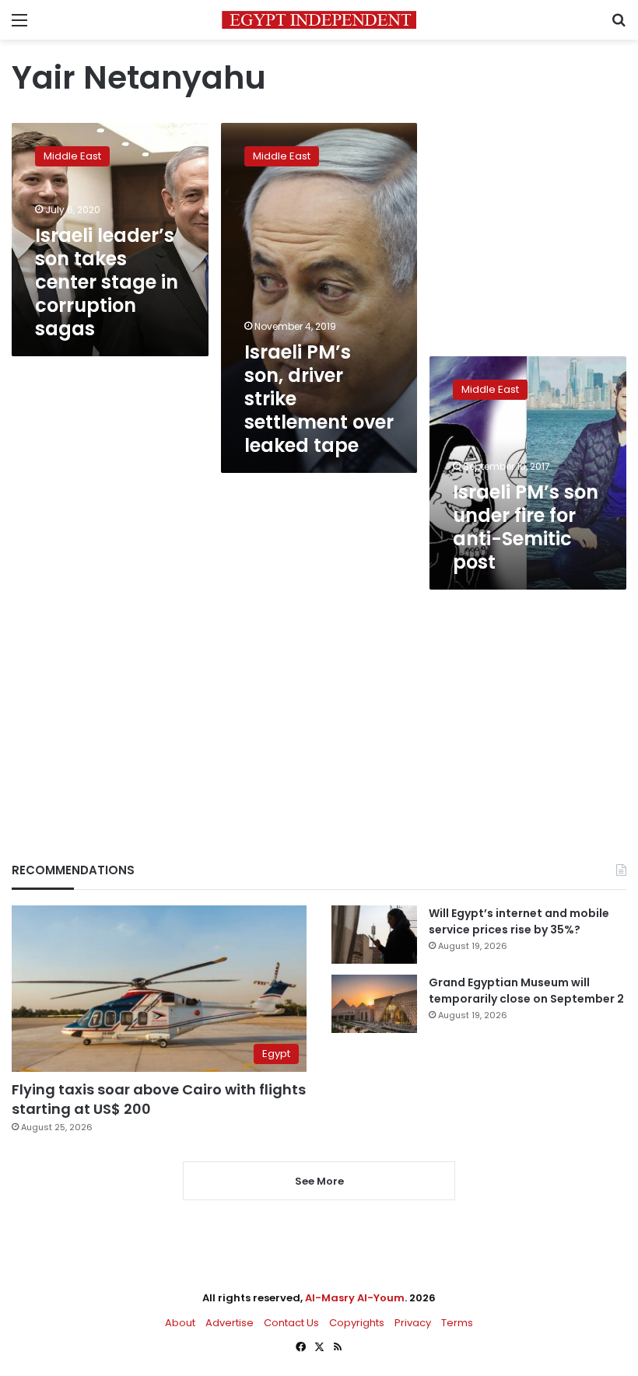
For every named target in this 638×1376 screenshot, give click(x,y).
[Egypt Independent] (319, 20)
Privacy (412, 1322)
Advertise (229, 1322)
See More (319, 1181)
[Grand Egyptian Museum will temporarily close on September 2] (374, 1004)
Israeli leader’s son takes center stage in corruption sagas (106, 281)
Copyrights (356, 1322)
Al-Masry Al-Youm (355, 1297)
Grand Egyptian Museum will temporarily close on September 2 (526, 991)
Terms (457, 1322)
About (180, 1322)
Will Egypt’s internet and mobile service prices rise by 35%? (519, 921)
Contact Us (291, 1322)
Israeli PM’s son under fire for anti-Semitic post (525, 527)
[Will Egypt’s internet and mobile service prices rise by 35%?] (374, 934)
